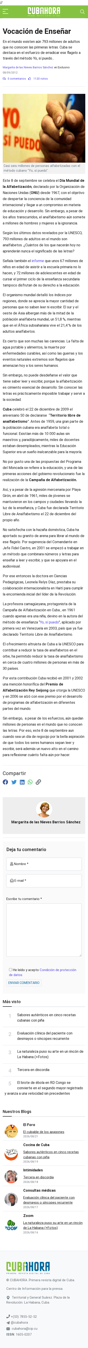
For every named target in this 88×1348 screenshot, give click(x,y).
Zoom (28, 1216)
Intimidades (33, 1170)
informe (38, 261)
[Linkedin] (23, 782)
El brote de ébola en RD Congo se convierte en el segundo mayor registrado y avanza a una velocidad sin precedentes (44, 1088)
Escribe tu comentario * (24, 899)
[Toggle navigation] (82, 12)
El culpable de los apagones (43, 1132)
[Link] (38, 782)
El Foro (29, 1125)
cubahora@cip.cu (24, 1329)
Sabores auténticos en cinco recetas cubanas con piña (51, 1154)
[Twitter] (14, 782)
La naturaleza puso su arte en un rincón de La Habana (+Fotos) (53, 1225)
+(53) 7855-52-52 (23, 1317)
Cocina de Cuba (36, 1145)
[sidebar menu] (5, 11)
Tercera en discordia (33, 1070)
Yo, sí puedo (49, 622)
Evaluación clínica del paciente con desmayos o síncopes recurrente (49, 1200)
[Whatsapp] (31, 782)
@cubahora (19, 1322)
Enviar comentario (23, 983)
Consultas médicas (39, 1190)
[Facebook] (6, 782)
